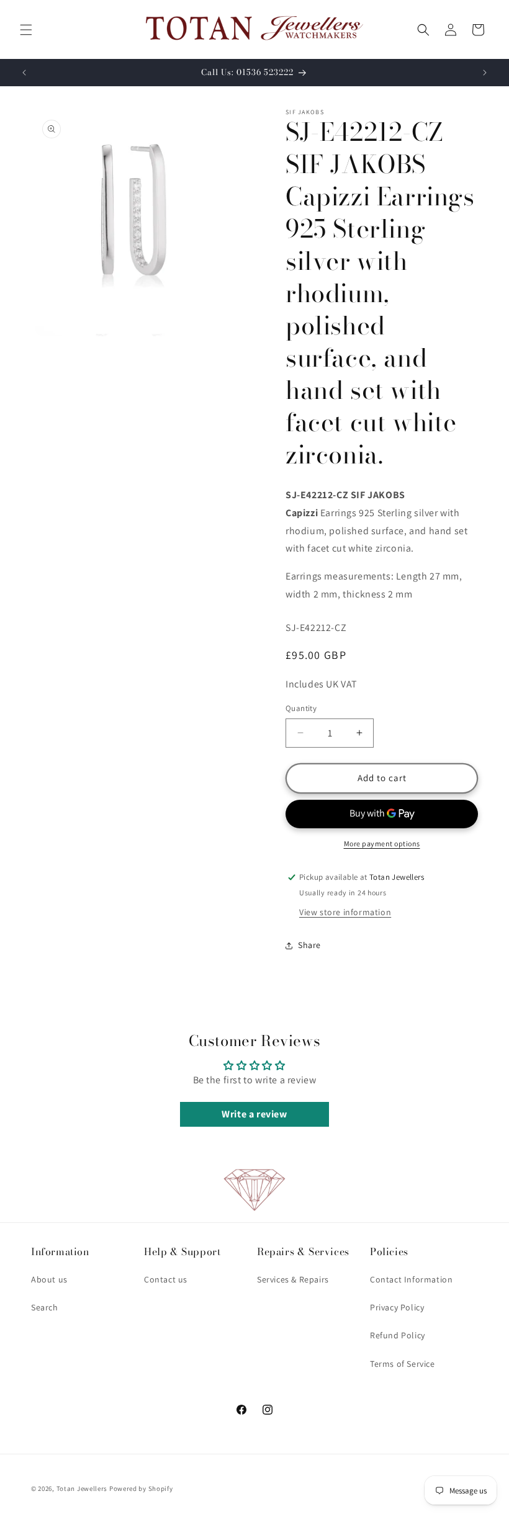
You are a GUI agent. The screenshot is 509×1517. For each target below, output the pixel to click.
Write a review (254, 1114)
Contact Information (411, 1279)
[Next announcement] (484, 72)
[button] (26, 29)
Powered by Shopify (141, 1488)
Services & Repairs (293, 1279)
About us (49, 1279)
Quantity (301, 708)
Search (44, 1307)
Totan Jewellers (82, 1488)
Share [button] (309, 945)
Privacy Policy (397, 1307)
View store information (345, 912)
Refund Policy (397, 1335)
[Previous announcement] (24, 72)
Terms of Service (402, 1363)
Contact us (165, 1279)
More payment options (382, 843)
